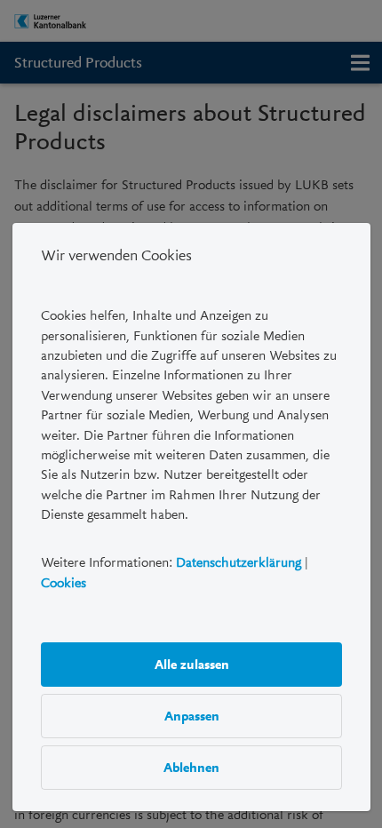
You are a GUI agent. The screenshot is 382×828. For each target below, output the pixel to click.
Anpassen (191, 716)
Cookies (63, 583)
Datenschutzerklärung (238, 563)
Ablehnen (191, 768)
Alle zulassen (191, 665)
